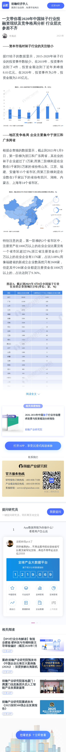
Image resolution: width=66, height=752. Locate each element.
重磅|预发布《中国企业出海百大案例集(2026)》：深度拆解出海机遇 (20, 663)
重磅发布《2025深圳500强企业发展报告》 (19, 705)
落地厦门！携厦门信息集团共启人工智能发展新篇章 (19, 684)
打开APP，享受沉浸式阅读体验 (33, 445)
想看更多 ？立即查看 (33, 735)
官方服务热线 (15, 474)
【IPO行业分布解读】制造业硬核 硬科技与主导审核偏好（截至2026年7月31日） (19, 642)
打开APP (56, 5)
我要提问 (55, 511)
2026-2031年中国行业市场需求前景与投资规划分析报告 (42, 417)
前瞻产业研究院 (33, 429)
